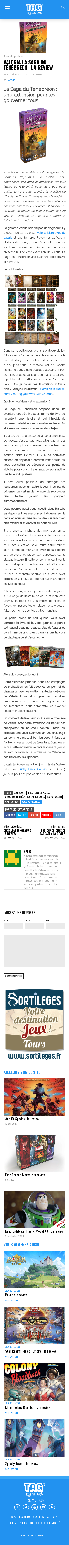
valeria (58, 796)
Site (48, 920)
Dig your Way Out (29, 394)
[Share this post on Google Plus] (34, 815)
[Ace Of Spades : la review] (34, 1097)
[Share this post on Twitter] (22, 815)
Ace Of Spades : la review (22, 1118)
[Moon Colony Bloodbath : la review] (34, 1382)
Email (28, 920)
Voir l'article (11, 1300)
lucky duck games (36, 796)
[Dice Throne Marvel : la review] (34, 1153)
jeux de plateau (42, 792)
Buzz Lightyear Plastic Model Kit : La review (34, 1231)
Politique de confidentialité (45, 1523)
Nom (6, 920)
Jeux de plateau (14, 56)
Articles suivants (58, 826)
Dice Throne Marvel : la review (25, 1174)
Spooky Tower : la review (21, 1463)
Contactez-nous (18, 1523)
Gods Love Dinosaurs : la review (18, 832)
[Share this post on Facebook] (10, 815)
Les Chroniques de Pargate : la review (52, 832)
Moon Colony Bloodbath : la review (28, 1407)
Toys (13, 1517)
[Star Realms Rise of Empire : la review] (34, 1325)
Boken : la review (16, 1294)
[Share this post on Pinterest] (47, 815)
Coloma (47, 394)
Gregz (11, 79)
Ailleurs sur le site (22, 1072)
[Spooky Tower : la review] (34, 1438)
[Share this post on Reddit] (59, 815)
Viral (13, 394)
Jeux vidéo (24, 1517)
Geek (54, 1517)
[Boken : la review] (34, 1269)
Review (50, 796)
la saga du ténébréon (14, 796)
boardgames (20, 792)
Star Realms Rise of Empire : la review (30, 1351)
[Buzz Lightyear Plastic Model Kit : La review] (34, 1209)
